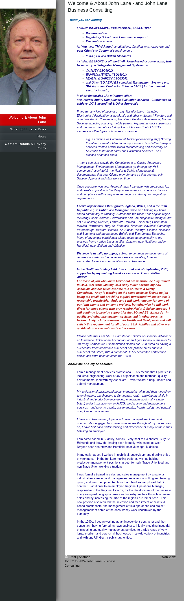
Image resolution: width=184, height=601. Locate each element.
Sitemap (84, 557)
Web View (168, 557)
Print (73, 557)
